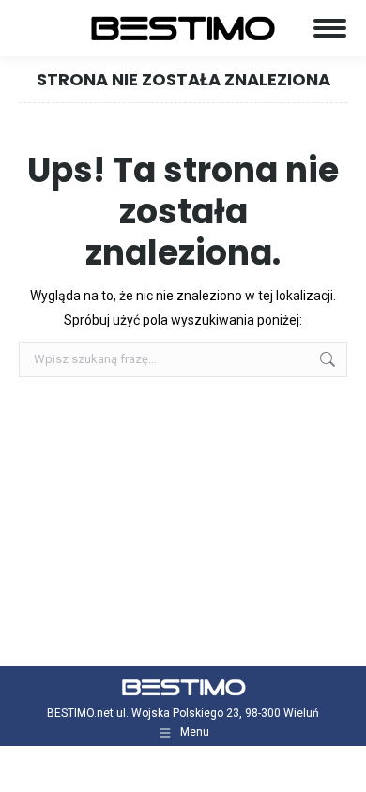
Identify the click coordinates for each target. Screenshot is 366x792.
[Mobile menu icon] (330, 28)
